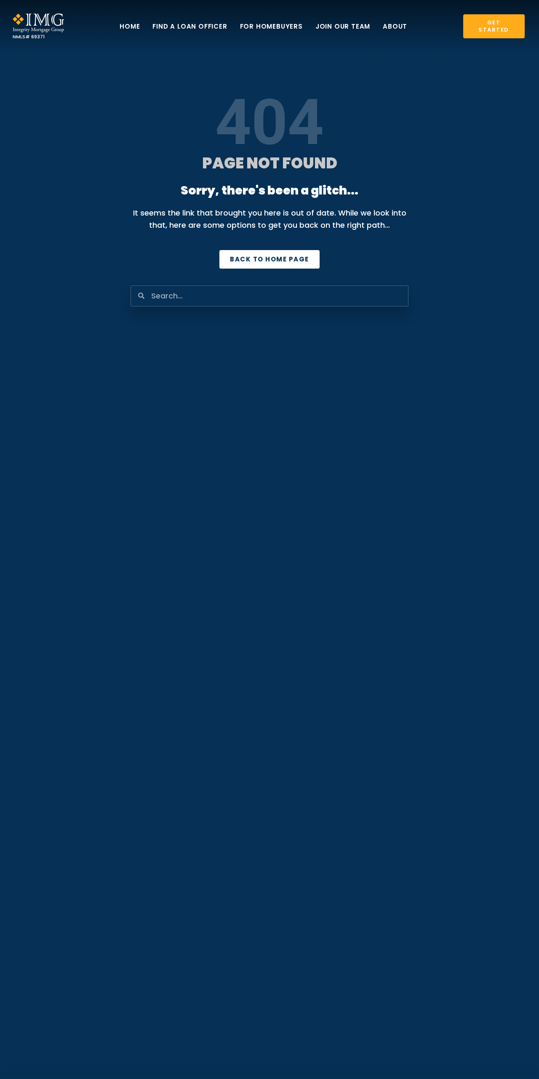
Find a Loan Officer (189, 26)
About (395, 26)
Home (130, 26)
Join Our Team (342, 26)
